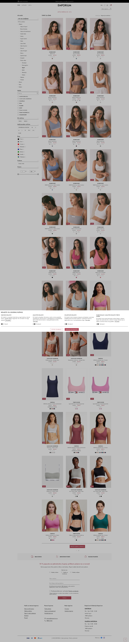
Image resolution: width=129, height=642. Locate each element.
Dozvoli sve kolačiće (72, 329)
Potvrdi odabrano (56, 329)
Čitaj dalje (8, 320)
